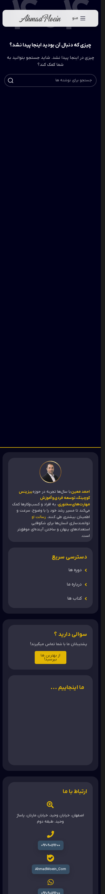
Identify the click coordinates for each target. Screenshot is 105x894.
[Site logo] (40, 18)
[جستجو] (10, 80)
